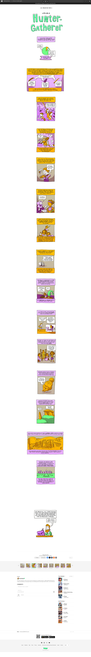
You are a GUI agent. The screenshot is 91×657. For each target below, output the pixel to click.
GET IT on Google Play (44, 637)
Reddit (54, 557)
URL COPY (89, 1)
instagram (44, 643)
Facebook (86, 1)
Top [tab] (18, 595)
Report (71, 557)
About (22, 645)
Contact (61, 645)
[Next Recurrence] (72, 565)
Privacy (35, 645)
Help (29, 645)
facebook (42, 643)
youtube (49, 643)
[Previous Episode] (43, 1)
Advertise (39, 645)
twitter (47, 643)
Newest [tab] (22, 595)
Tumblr (52, 557)
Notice (18, 631)
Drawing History (7, 1)
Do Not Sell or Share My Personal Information (49, 645)
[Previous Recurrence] (18, 565)
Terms (32, 645)
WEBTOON (2, 1)
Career (58, 645)
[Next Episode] (47, 1)
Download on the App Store (52, 637)
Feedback (26, 645)
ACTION (70, 576)
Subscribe (84, 1)
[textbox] (36, 587)
